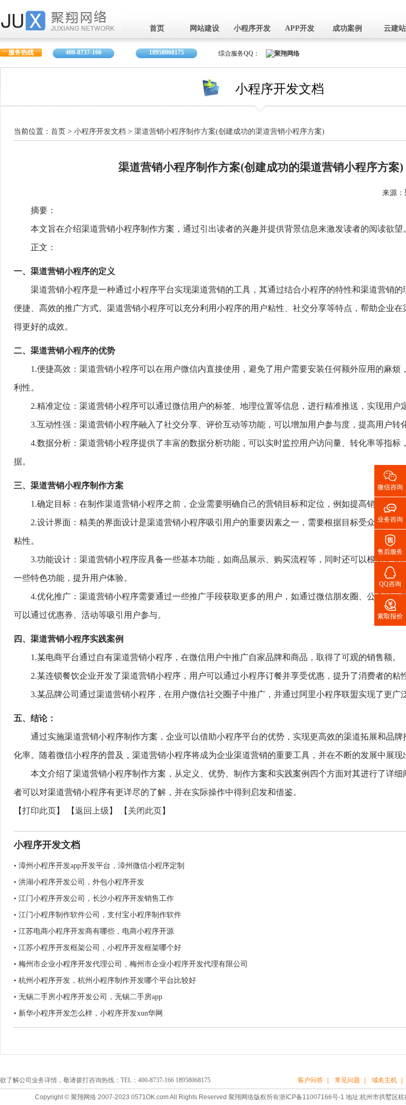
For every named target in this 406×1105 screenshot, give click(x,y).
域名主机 (384, 1080)
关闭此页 (145, 811)
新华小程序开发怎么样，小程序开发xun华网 (91, 1013)
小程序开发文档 (100, 132)
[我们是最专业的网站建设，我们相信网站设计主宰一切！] (61, 27)
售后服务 (390, 544)
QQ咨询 (390, 576)
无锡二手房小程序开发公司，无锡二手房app (90, 997)
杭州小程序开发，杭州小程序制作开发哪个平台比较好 (107, 980)
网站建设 (204, 29)
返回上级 (92, 811)
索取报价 (390, 608)
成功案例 (347, 29)
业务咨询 (390, 511)
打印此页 (39, 811)
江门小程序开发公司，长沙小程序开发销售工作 (96, 898)
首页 (157, 29)
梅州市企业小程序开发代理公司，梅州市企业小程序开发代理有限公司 (133, 964)
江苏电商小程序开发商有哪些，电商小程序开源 (96, 931)
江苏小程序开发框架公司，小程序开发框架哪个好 (100, 948)
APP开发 (300, 29)
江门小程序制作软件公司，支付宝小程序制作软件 (100, 915)
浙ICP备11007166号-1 (311, 1097)
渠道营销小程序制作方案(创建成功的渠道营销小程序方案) (229, 132)
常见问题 (347, 1080)
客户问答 (310, 1080)
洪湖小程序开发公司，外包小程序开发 (81, 882)
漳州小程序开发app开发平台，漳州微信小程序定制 (101, 866)
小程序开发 (252, 29)
